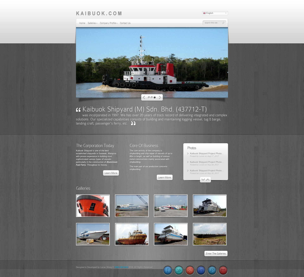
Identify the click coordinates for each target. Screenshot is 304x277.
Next (160, 97)
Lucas (201, 156)
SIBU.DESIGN (121, 267)
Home (82, 23)
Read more (101, 206)
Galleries (92, 23)
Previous (144, 97)
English (209, 13)
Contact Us (125, 23)
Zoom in (86, 206)
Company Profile (108, 23)
